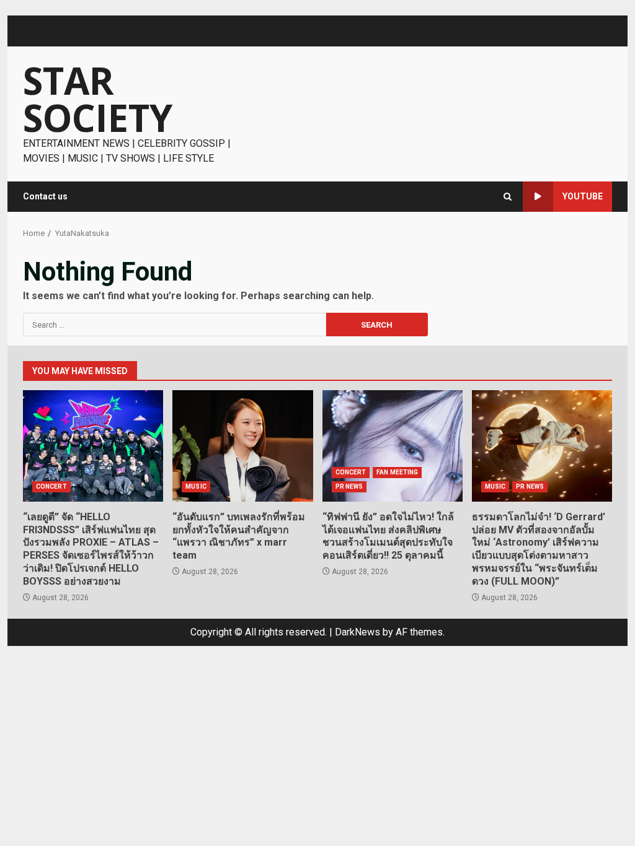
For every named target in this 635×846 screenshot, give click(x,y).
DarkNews (357, 632)
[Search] (508, 197)
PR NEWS (349, 486)
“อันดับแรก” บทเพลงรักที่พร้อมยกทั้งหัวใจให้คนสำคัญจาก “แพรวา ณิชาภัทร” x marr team (242, 446)
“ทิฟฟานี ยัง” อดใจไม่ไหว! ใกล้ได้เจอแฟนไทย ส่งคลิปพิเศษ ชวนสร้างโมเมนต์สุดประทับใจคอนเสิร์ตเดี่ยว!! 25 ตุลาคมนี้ (392, 446)
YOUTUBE (582, 196)
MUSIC (195, 486)
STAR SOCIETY (97, 99)
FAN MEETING (397, 472)
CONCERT (51, 486)
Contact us (45, 196)
